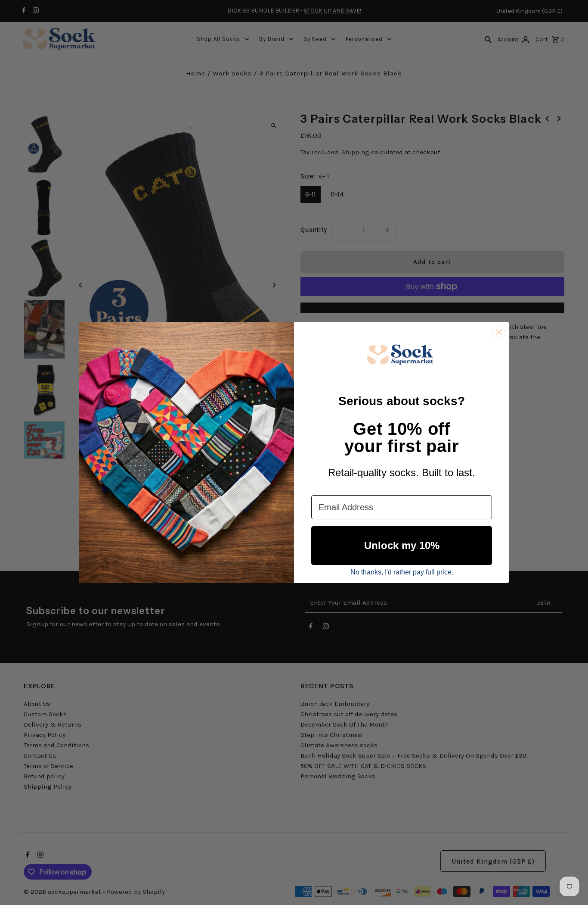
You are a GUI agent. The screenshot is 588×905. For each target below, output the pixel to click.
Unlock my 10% (401, 545)
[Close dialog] (499, 332)
